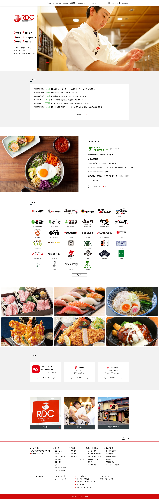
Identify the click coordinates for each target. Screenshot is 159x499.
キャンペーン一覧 (60, 479)
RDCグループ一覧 (60, 467)
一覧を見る (80, 114)
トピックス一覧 (60, 476)
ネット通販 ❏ (80, 476)
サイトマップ (104, 476)
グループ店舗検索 (92, 3)
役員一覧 (58, 462)
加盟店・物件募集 (92, 448)
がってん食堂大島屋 (94, 456)
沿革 (56, 464)
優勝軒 (90, 462)
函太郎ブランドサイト (38, 453)
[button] (43, 62)
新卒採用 (73, 451)
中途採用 (73, 453)
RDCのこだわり (60, 456)
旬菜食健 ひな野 (93, 459)
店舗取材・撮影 (111, 456)
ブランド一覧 (50, 3)
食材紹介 (109, 459)
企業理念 (58, 453)
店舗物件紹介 (110, 462)
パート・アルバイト (77, 459)
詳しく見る (97, 186)
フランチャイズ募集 (112, 464)
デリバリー (80, 484)
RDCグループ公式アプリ (84, 487)
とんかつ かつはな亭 (94, 453)
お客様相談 (109, 453)
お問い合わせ (108, 448)
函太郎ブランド (114, 3)
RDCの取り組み (60, 470)
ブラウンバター (93, 464)
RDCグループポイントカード (85, 481)
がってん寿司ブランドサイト (40, 451)
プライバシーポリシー (107, 479)
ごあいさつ (58, 451)
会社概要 (58, 459)
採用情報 (72, 448)
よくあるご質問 (111, 451)
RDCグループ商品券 (83, 479)
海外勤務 (73, 456)
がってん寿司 (103, 3)
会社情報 (56, 448)
